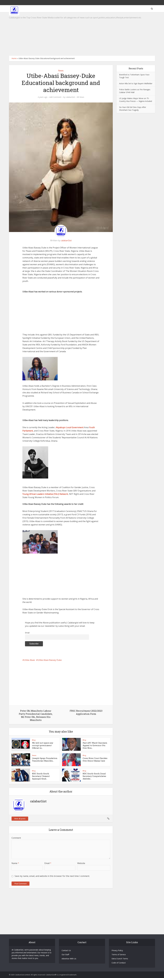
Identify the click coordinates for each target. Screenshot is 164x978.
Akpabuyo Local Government (70, 427)
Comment (16, 837)
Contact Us (66, 950)
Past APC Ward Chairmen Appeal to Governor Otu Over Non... (95, 745)
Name (15, 863)
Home (14, 58)
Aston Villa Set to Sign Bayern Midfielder (135, 83)
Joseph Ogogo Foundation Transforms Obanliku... (44, 759)
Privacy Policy (117, 950)
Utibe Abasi (29, 660)
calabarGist (70, 97)
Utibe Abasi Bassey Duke (50, 660)
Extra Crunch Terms (120, 958)
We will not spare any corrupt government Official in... (42, 745)
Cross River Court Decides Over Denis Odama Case (95, 759)
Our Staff (65, 954)
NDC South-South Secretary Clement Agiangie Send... (41, 776)
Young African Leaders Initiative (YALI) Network (45, 494)
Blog (33, 740)
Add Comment (55, 97)
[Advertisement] (82, 34)
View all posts (19, 818)
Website (81, 863)
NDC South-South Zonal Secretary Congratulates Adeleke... (94, 776)
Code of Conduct (119, 962)
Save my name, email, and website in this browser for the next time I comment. (52, 876)
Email (27, 632)
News (61, 70)
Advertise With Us (69, 958)
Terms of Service (119, 954)
